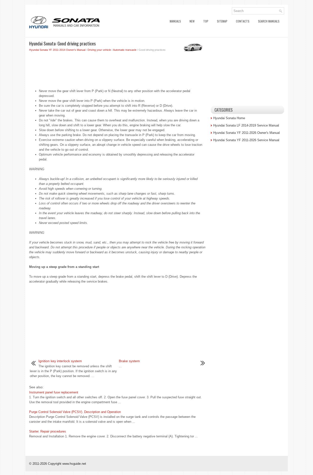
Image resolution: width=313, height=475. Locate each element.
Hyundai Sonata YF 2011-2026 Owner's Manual (246, 133)
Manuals (175, 21)
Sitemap (222, 21)
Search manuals (268, 21)
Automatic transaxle (124, 49)
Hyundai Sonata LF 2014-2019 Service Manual (246, 125)
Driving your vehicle (99, 49)
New (192, 21)
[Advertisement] (118, 69)
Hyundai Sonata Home (229, 118)
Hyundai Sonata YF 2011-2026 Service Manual (246, 140)
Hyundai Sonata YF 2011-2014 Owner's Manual (57, 49)
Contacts (242, 21)
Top (205, 21)
